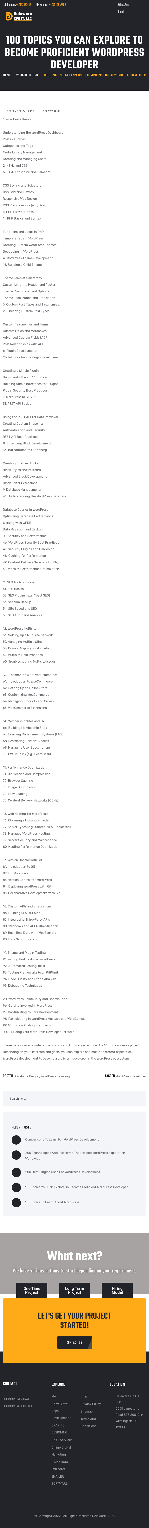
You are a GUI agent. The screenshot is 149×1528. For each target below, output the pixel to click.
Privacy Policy (91, 1404)
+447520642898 (57, 5)
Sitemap (87, 1411)
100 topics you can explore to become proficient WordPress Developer (76, 1187)
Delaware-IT (52, 111)
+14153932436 (23, 5)
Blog (84, 1396)
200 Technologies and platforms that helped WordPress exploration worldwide (75, 1155)
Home (6, 75)
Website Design (27, 75)
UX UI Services (61, 1440)
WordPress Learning (55, 1076)
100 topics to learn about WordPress (52, 1202)
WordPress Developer (130, 1076)
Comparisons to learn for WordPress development (62, 1139)
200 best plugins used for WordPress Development (62, 1172)
